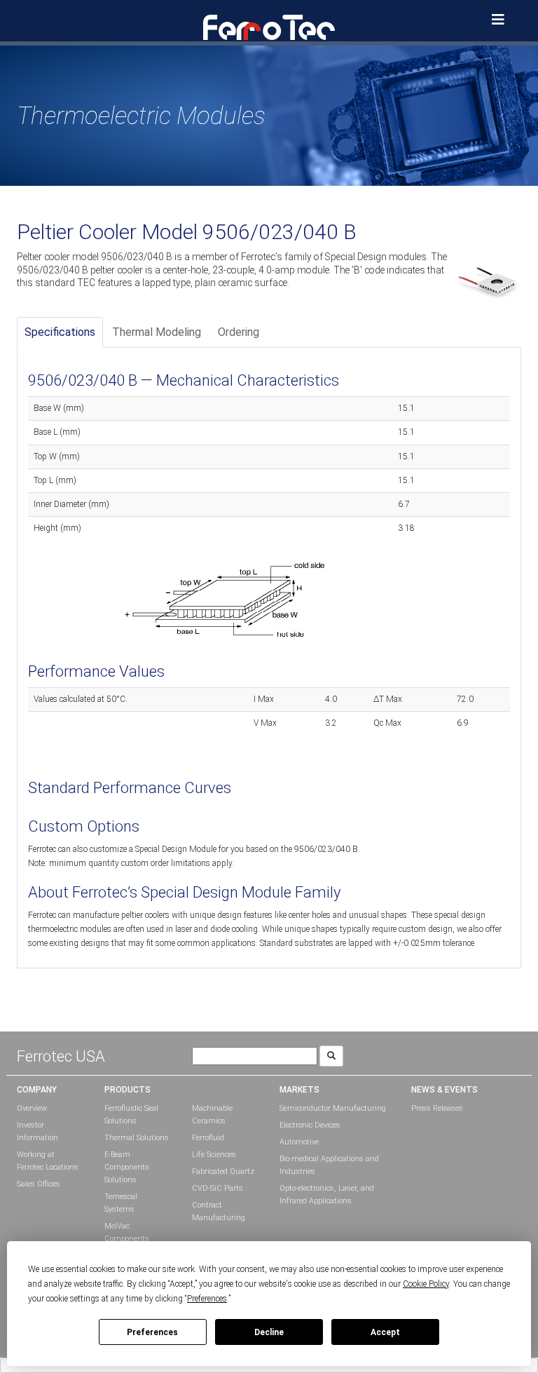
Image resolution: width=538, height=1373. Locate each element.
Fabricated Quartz (223, 1171)
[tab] (60, 333)
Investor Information (37, 1131)
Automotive (299, 1142)
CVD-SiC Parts (217, 1188)
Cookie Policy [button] (426, 1284)
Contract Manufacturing (218, 1211)
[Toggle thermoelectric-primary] (498, 19)
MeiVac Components (126, 1232)
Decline (269, 1332)
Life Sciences (214, 1154)
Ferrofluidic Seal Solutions (131, 1114)
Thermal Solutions (136, 1137)
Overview (32, 1108)
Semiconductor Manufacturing (333, 1108)
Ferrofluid (208, 1137)
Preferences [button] (207, 1299)
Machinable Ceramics (212, 1114)
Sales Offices (38, 1184)
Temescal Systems (120, 1203)
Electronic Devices (310, 1125)
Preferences (152, 1332)
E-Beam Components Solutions (126, 1167)
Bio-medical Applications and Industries (329, 1165)
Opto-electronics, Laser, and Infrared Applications (327, 1194)
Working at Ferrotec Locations (47, 1161)
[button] (269, 27)
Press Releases (437, 1108)
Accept (385, 1332)
